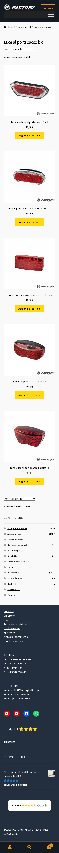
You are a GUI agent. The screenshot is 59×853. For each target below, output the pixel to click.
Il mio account (12, 628)
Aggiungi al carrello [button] (29, 135)
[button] (29, 805)
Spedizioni (9, 632)
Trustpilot (9, 741)
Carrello (45, 844)
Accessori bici (14, 534)
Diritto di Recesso (14, 641)
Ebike (10, 567)
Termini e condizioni (15, 624)
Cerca (29, 847)
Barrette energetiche (18, 544)
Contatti (9, 611)
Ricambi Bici (13, 572)
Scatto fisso (13, 589)
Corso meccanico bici (18, 561)
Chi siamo (9, 615)
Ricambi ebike (14, 578)
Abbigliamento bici (17, 528)
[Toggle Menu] (51, 15)
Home (10, 26)
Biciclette (12, 556)
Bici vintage (13, 550)
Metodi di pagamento (16, 637)
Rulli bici (11, 583)
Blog (6, 619)
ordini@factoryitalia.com (25, 690)
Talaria (11, 594)
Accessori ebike (15, 539)
